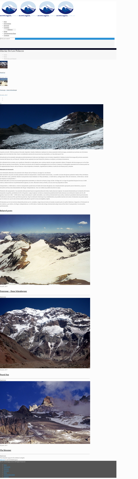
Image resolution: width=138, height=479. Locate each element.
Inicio (5, 465)
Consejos (6, 471)
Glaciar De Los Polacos (10, 58)
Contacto (6, 476)
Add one (2, 460)
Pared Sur (4, 374)
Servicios (6, 469)
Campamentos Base (9, 475)
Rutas (5, 56)
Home (5, 54)
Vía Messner (5, 450)
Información (7, 467)
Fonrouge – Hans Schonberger (13, 291)
